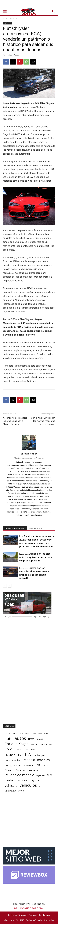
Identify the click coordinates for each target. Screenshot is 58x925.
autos (20, 738)
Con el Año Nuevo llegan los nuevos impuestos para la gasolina (43, 421)
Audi (46, 733)
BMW (31, 738)
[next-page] (9, 586)
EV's (32, 744)
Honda (34, 749)
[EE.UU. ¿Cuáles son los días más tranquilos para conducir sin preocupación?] (10, 557)
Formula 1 (19, 750)
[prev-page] (5, 586)
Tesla (9, 780)
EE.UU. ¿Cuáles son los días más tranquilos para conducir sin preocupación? (35, 557)
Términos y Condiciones (39, 915)
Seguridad (40, 775)
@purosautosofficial (29, 908)
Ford (8, 749)
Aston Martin (37, 734)
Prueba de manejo (19, 775)
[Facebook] (6, 62)
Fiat (50, 744)
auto (8, 738)
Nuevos (9, 770)
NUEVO (42, 764)
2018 (7, 733)
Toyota (34, 780)
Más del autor (35, 528)
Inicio (5, 18)
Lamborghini (39, 755)
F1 (37, 744)
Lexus (7, 760)
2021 (27, 734)
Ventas (41, 786)
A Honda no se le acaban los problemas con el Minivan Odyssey (15, 421)
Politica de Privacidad (17, 915)
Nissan (17, 765)
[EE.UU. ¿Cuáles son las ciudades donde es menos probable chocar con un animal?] (10, 571)
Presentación (33, 770)
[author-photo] (29, 449)
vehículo (11, 785)
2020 (21, 734)
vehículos (28, 785)
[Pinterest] (20, 62)
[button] (5, 11)
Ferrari (44, 744)
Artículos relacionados (15, 528)
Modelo (29, 759)
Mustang (8, 765)
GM (26, 749)
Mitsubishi (17, 760)
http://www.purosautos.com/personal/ (29, 458)
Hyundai (10, 754)
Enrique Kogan (13, 55)
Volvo (21, 790)
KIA (28, 754)
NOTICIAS (14, 18)
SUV (49, 775)
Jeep (20, 754)
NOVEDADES (29, 765)
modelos (43, 759)
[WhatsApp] (26, 62)
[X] (13, 62)
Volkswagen (10, 790)
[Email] (33, 62)
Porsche (20, 770)
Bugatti (40, 739)
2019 (14, 733)
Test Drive (21, 780)
